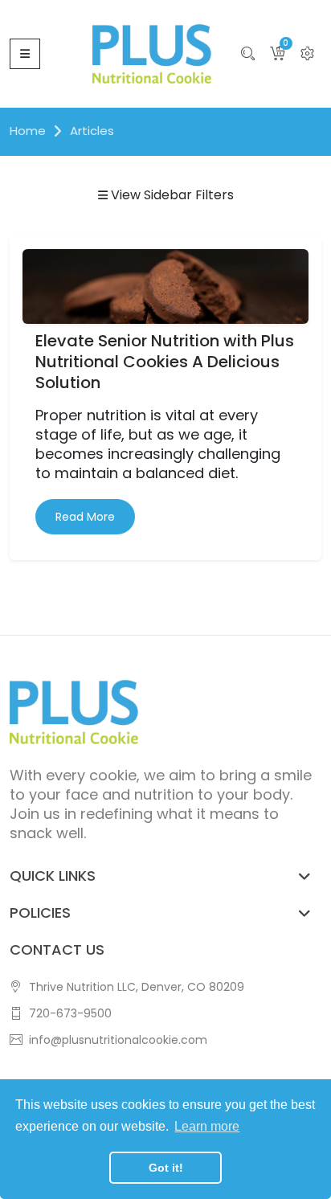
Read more (85, 517)
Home (28, 130)
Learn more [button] (206, 1126)
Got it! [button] (166, 1167)
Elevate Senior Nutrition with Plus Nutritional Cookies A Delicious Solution (164, 361)
